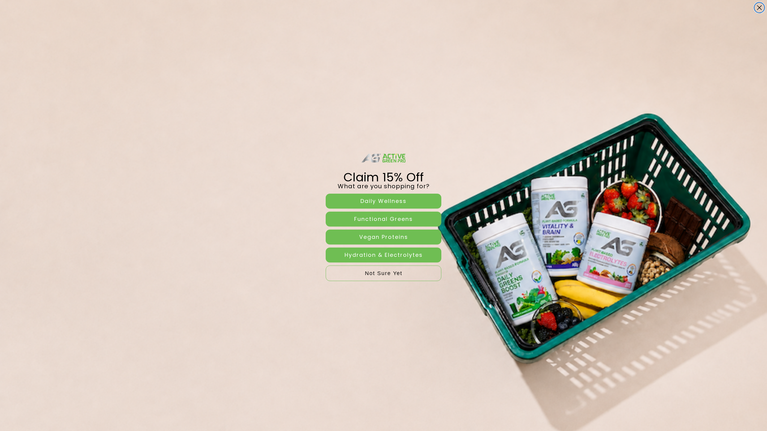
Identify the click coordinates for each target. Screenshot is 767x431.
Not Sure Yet (383, 273)
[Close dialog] (759, 7)
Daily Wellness (383, 201)
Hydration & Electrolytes (384, 255)
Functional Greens (383, 219)
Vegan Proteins (383, 237)
